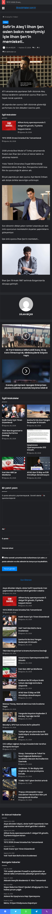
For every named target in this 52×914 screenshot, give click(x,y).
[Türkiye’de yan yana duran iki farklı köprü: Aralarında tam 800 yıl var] (10, 735)
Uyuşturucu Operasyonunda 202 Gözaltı (36, 447)
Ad (4, 529)
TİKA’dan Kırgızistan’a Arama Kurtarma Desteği (12, 433)
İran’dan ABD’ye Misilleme (9, 473)
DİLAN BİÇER (10, 48)
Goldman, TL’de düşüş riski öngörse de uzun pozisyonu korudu (31, 771)
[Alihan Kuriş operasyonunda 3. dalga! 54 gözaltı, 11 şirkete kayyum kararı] (9, 125)
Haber (15, 17)
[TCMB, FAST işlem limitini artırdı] (10, 784)
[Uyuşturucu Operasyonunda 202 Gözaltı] (38, 436)
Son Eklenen (26, 580)
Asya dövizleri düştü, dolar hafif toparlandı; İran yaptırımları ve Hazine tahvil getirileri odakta (25, 589)
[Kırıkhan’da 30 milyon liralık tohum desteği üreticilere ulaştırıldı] (10, 684)
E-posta (6, 539)
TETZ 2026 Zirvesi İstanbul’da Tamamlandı (22, 2)
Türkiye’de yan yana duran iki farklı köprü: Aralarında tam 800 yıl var (33, 734)
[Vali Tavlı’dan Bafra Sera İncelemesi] (10, 631)
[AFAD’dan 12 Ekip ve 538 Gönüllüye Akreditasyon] (38, 463)
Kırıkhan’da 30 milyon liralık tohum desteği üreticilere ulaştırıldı (31, 683)
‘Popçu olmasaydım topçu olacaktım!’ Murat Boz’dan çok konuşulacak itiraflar (32, 795)
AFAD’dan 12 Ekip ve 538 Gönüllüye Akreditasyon (38, 473)
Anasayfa (8, 17)
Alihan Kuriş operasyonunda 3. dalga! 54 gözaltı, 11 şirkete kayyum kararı (32, 125)
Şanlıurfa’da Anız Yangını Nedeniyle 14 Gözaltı (38, 421)
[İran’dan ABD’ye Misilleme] (13, 463)
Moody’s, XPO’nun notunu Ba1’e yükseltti (21, 725)
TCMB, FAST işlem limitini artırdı (32, 780)
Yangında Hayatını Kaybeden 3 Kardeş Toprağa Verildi (32, 714)
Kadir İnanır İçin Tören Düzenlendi (12, 421)
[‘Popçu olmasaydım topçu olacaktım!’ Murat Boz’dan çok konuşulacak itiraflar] (10, 795)
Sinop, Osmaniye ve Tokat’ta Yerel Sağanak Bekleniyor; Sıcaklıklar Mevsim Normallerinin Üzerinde (33, 757)
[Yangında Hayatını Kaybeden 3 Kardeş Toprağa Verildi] (10, 717)
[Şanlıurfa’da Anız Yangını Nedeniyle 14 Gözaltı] (38, 411)
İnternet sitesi (7, 548)
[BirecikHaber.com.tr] (26, 7)
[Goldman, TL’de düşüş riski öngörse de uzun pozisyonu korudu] (10, 772)
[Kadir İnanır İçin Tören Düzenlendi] (13, 411)
